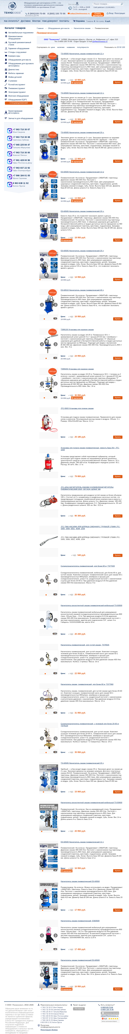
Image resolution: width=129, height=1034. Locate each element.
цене (53, 47)
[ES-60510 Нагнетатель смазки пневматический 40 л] (48, 304)
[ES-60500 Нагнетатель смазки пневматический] (48, 975)
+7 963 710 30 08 (21, 137)
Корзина (80, 21)
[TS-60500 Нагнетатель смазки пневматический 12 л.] (48, 107)
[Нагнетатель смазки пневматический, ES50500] (48, 935)
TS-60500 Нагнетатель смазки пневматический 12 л (82, 54)
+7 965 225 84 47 (21, 145)
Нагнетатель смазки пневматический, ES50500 (80, 921)
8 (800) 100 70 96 (56, 14)
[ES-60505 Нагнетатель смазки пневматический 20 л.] (48, 226)
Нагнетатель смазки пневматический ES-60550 (80, 881)
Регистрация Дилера (49, 1030)
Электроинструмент (17, 92)
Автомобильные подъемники (20, 33)
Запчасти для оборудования (20, 118)
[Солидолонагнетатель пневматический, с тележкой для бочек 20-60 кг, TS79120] (48, 738)
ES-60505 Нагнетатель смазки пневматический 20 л (82, 251)
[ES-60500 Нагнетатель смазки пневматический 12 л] (48, 856)
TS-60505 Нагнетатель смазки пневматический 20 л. (82, 132)
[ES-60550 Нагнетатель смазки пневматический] (48, 896)
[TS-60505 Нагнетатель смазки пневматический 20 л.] (48, 147)
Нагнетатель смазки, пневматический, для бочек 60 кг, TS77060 (87, 684)
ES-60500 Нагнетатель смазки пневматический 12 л (82, 842)
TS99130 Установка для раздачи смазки (77, 330)
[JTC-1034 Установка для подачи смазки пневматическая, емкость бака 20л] (48, 462)
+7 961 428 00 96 (21, 160)
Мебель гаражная (16, 73)
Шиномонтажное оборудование (15, 37)
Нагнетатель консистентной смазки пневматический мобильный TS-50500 (91, 605)
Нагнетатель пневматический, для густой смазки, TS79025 (85, 645)
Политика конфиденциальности (50, 1026)
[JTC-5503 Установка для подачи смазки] (48, 423)
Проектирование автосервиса (15, 112)
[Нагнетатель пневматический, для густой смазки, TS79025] (48, 659)
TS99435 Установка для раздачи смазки (77, 369)
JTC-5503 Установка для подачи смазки (77, 408)
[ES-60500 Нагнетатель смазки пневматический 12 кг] (48, 186)
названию (71, 47)
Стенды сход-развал (17, 52)
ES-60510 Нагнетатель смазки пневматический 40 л (82, 290)
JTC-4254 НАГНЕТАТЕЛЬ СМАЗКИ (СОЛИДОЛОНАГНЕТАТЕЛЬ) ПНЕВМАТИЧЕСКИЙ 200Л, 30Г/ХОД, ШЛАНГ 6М (87, 488)
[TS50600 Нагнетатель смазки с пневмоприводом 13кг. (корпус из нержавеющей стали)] (48, 817)
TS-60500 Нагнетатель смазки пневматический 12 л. (82, 93)
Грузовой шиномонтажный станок (19, 43)
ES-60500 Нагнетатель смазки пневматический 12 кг (82, 172)
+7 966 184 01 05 (21, 175)
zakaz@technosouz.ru (110, 1016)
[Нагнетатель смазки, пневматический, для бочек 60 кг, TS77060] (48, 699)
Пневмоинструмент (16, 88)
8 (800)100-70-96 (36, 14)
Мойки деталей (15, 77)
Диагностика (13, 69)
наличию (61, 47)
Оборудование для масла (19, 60)
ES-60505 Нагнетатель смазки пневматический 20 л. (82, 211)
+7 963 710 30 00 (21, 152)
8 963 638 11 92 (20, 183)
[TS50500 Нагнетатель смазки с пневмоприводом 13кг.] (48, 620)
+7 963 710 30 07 (21, 129)
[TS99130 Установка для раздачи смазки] (48, 344)
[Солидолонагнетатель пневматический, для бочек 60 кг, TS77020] (48, 580)
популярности (83, 47)
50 (120, 47)
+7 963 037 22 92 (21, 168)
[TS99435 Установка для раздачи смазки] (48, 383)
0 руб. (107, 21)
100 (123, 47)
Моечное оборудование (18, 96)
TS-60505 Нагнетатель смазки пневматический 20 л (82, 763)
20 (118, 47)
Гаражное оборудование (18, 48)
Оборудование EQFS (17, 100)
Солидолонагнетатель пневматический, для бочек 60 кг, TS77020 (88, 566)
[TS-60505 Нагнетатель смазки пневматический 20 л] (48, 777)
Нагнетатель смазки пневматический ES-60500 (80, 960)
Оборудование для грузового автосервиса (21, 64)
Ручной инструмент (16, 84)
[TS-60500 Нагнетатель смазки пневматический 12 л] (48, 68)
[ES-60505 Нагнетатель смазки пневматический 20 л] (48, 265)
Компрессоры (14, 56)
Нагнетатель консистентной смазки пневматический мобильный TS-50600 (91, 803)
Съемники (12, 81)
